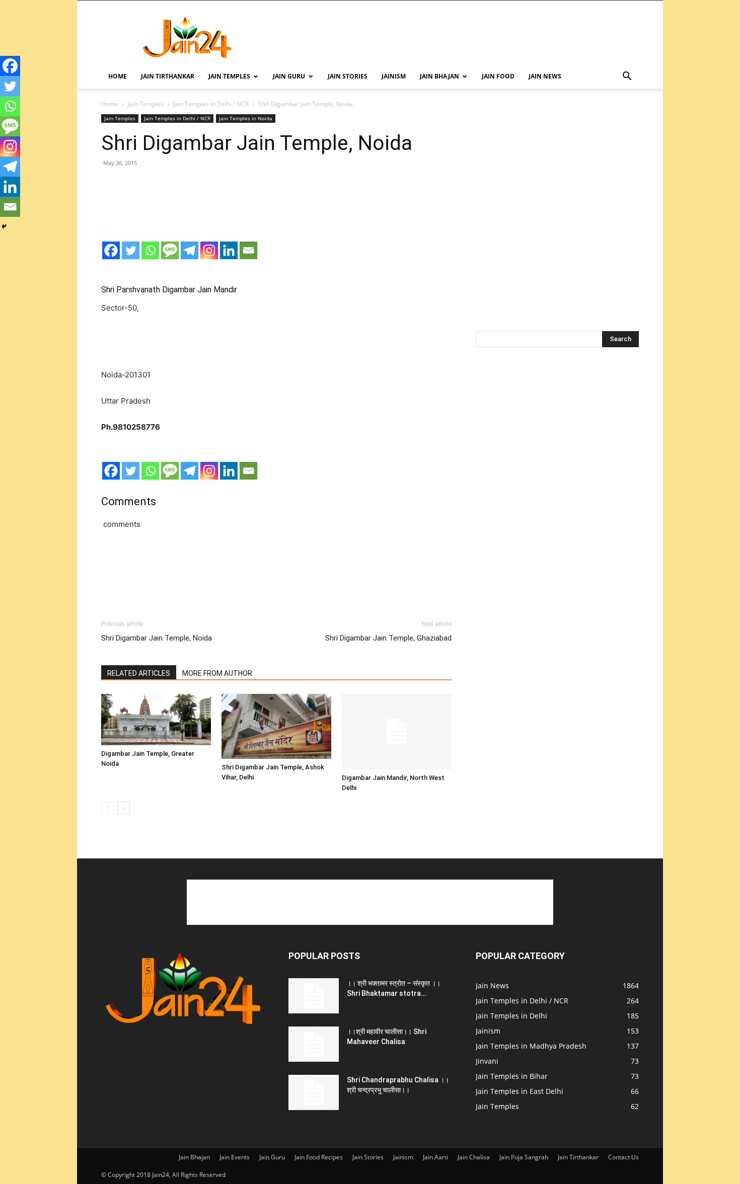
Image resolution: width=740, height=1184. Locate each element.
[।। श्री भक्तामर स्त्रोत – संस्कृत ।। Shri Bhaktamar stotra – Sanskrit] (313, 995)
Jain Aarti (435, 1157)
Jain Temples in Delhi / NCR (211, 104)
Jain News (545, 76)
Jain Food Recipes (318, 1157)
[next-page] (123, 808)
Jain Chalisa (474, 1157)
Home (117, 76)
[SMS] (170, 250)
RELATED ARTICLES (138, 673)
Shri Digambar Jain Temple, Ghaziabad (388, 638)
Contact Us (623, 1157)
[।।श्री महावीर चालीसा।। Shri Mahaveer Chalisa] (313, 1044)
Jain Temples (229, 76)
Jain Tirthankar (167, 76)
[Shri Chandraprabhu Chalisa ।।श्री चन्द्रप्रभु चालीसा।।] (313, 1092)
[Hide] (4, 226)
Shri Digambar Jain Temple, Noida (156, 638)
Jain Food (498, 76)
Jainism (394, 76)
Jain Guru (289, 76)
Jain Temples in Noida (245, 118)
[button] (627, 77)
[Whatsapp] (150, 250)
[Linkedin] (229, 250)
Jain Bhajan (439, 76)
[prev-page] (107, 808)
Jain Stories (347, 76)
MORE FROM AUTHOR (217, 673)
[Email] (248, 250)
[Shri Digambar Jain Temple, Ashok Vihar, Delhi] (276, 726)
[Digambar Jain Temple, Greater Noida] (156, 719)
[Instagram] (209, 250)
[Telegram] (189, 250)
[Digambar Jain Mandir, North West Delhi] (397, 731)
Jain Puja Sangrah (523, 1157)
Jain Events (234, 1157)
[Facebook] (111, 250)
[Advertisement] (455, 37)
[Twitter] (130, 250)
